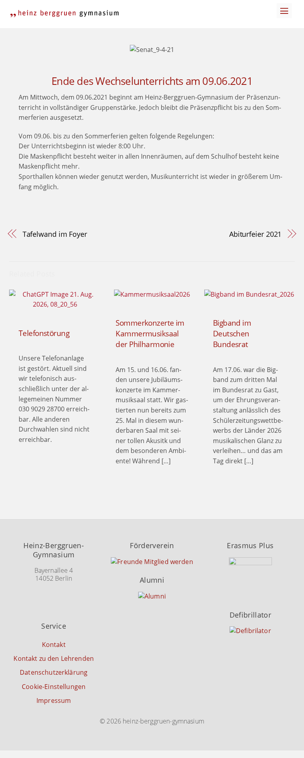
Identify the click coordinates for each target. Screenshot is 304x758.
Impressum (53, 700)
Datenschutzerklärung (53, 672)
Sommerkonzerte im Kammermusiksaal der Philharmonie (150, 333)
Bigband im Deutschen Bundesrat (232, 333)
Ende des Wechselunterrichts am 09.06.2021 (152, 81)
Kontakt (54, 644)
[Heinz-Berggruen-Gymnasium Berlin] (64, 13)
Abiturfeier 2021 (255, 234)
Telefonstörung (44, 333)
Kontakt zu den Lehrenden (53, 658)
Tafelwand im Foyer (55, 234)
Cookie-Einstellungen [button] (54, 686)
